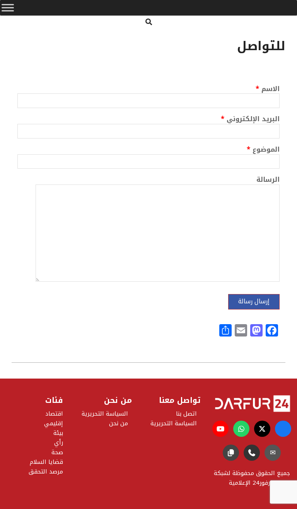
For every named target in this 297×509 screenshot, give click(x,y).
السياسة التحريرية (105, 413)
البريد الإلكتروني (250, 120)
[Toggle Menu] (8, 8)
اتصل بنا (186, 413)
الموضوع (263, 150)
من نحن (118, 423)
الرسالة (268, 180)
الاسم (268, 90)
